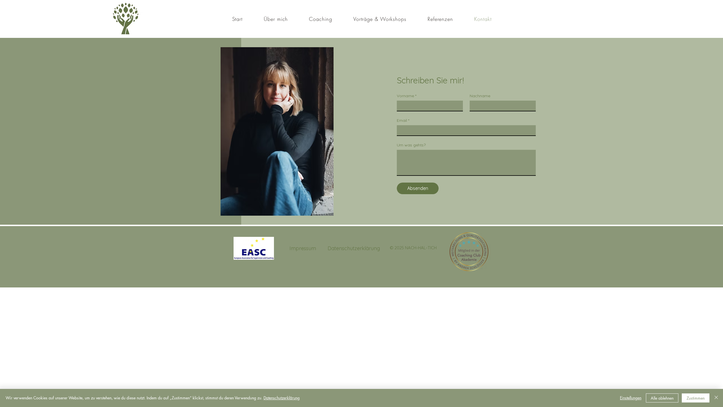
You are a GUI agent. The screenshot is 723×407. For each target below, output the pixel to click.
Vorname (406, 96)
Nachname (480, 96)
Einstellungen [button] (630, 397)
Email (403, 120)
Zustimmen (696, 398)
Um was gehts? (411, 145)
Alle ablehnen (662, 398)
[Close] (716, 397)
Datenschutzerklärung (281, 397)
